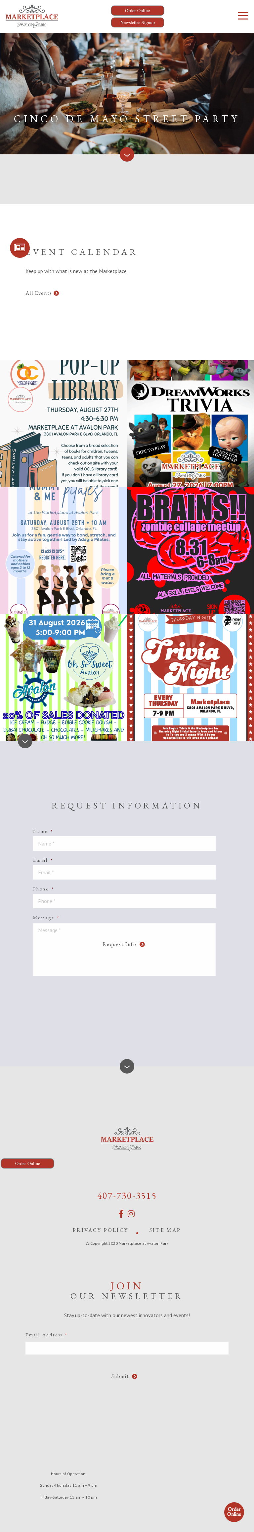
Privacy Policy (100, 1230)
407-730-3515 (127, 1195)
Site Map (165, 1230)
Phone (43, 889)
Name (43, 831)
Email (43, 860)
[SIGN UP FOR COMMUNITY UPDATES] (20, 248)
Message (46, 918)
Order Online (234, 1511)
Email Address (46, 1335)
